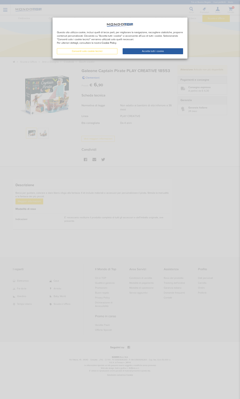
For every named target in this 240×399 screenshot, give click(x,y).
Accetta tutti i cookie (153, 51)
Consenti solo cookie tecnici (87, 51)
